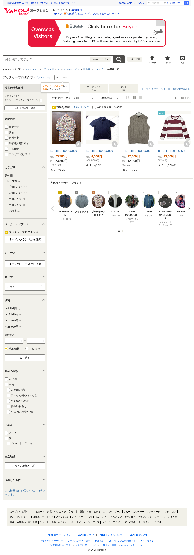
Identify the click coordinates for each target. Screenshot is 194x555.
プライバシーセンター (78, 540)
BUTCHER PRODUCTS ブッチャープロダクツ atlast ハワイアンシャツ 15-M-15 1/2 (66, 151)
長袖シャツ (17, 204)
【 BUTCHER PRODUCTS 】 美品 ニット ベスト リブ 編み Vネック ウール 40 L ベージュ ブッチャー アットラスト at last (138, 151)
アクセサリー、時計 (82, 517)
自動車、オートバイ (43, 517)
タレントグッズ (91, 522)
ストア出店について (85, 545)
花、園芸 (32, 522)
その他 (14, 210)
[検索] (186, 3)
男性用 (86, 69)
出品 (182, 63)
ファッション (31, 69)
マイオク (152, 63)
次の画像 (188, 209)
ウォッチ (167, 63)
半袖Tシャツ (18, 186)
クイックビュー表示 (140, 97)
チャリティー (145, 522)
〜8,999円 (12, 308)
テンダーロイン (71, 69)
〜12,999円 (13, 314)
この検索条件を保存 (25, 107)
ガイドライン (147, 540)
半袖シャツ (17, 198)
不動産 (132, 522)
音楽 (70, 511)
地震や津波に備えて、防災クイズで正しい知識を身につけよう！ (42, 3)
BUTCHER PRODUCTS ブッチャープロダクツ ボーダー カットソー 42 (174, 151)
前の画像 (53, 209)
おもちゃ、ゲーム (112, 511)
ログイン (57, 13)
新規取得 (77, 9)
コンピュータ (38, 511)
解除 (40, 100)
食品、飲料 (130, 517)
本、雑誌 (79, 511)
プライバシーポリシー (51, 540)
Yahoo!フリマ (86, 534)
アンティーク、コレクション (161, 511)
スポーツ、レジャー (20, 517)
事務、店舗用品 (18, 522)
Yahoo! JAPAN (127, 3)
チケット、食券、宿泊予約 (53, 522)
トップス (100, 69)
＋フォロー (61, 77)
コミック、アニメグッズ (114, 522)
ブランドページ (43, 77)
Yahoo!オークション (59, 534)
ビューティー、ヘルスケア (108, 517)
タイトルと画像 (127, 97)
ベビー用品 (75, 522)
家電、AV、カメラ (56, 511)
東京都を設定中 (81, 107)
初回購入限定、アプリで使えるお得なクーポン (93, 13)
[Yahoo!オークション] (27, 9)
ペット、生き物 (169, 517)
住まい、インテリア (148, 517)
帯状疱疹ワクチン (175, 3)
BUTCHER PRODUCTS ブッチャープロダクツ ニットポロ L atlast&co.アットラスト (102, 151)
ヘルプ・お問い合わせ (132, 545)
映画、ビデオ (94, 511)
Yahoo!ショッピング (111, 534)
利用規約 (99, 540)
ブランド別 (48, 69)
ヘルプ (141, 3)
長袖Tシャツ (18, 192)
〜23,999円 (13, 326)
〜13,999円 (13, 320)
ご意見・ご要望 (109, 545)
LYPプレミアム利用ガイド (122, 540)
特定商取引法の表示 (60, 545)
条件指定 (134, 59)
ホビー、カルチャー (134, 511)
